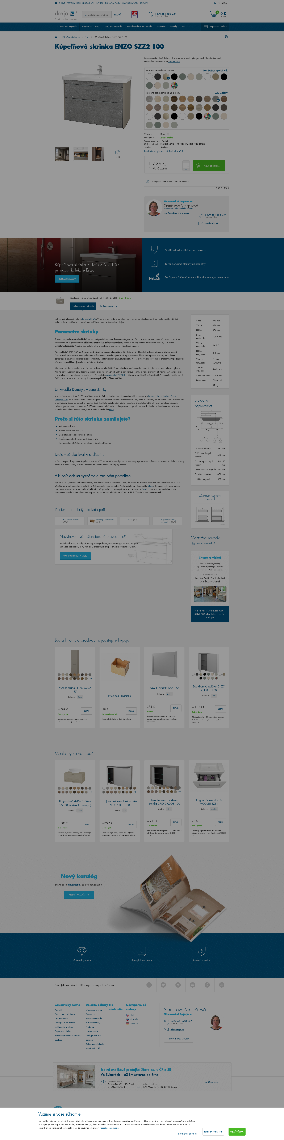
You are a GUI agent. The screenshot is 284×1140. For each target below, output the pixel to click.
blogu (150, 486)
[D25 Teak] (174, 107)
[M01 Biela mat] (207, 76)
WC (184, 26)
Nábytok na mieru (130, 3)
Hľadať (117, 14)
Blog (78, 3)
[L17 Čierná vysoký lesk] (174, 116)
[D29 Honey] (207, 107)
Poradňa (71, 3)
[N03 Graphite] (215, 107)
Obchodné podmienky (65, 1014)
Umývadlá (161, 26)
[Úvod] (56, 37)
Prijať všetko (237, 1131)
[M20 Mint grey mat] (166, 85)
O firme (62, 3)
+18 (134, 792)
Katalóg (100, 3)
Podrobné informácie (109, 1127)
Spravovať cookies (187, 1133)
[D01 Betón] (149, 99)
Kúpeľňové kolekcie (218, 26)
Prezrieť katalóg (77, 894)
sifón (111, 409)
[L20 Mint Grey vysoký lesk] (199, 76)
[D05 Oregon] (166, 99)
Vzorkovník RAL (93, 1048)
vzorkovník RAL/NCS (115, 375)
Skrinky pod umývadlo (67, 26)
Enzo (87, 37)
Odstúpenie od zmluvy (65, 1022)
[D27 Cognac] (190, 107)
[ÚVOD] (56, 3)
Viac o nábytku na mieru (75, 556)
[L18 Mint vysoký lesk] (182, 76)
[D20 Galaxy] (215, 99)
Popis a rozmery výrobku (83, 306)
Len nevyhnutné (213, 1131)
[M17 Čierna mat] (224, 76)
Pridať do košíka (211, 166)
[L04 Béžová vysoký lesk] (166, 76)
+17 (179, 791)
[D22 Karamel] (149, 107)
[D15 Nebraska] (190, 99)
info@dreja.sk (211, 223)
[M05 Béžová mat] (215, 76)
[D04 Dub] (157, 99)
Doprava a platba (112, 3)
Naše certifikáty (93, 1022)
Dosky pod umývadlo (113, 26)
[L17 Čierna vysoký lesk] (174, 76)
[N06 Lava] (224, 107)
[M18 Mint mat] (149, 85)
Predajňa (90, 1026)
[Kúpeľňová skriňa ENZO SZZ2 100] (62, 154)
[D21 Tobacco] (224, 99)
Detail (86, 711)
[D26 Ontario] (182, 107)
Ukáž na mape (211, 1082)
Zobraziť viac (174, 61)
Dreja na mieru (61, 1018)
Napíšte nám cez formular (176, 213)
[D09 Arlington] (182, 99)
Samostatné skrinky (90, 26)
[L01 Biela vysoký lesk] (149, 76)
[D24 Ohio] (166, 107)
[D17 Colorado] (207, 99)
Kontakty (144, 3)
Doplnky (173, 26)
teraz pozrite (74, 884)
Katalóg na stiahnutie (95, 1044)
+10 (89, 792)
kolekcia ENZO (89, 318)
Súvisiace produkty (108, 306)
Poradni (145, 489)
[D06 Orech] (174, 99)
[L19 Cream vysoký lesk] (190, 76)
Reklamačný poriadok (65, 1026)
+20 (89, 678)
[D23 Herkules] (157, 107)
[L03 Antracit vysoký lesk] (157, 76)
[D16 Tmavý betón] (199, 99)
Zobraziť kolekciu (67, 279)
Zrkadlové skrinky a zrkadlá (139, 26)
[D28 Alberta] (199, 107)
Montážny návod (204, 543)
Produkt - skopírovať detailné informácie (164, 151)
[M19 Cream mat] (157, 85)
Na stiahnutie (88, 3)
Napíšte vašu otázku (179, 1039)
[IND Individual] (174, 85)
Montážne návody (94, 1018)
